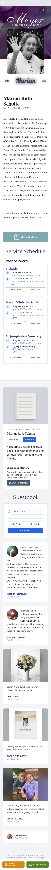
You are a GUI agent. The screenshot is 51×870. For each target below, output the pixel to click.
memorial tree (37, 212)
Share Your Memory (18, 482)
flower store (35, 217)
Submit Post (25, 530)
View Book (14, 439)
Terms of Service (33, 857)
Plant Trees (35, 290)
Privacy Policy (17, 857)
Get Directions (15, 290)
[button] (25, 665)
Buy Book (29, 439)
